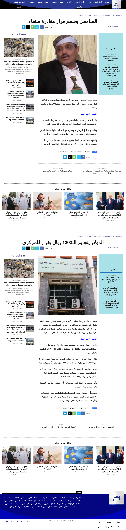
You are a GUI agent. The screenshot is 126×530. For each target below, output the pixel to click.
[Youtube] (7, 521)
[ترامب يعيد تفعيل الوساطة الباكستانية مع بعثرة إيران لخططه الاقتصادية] (110, 201)
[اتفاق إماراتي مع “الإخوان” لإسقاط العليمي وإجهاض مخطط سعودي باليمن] (16, 201)
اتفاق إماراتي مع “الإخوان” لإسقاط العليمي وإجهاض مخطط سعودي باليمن (16, 215)
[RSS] (22, 521)
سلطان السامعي (63, 151)
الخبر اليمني (73, 151)
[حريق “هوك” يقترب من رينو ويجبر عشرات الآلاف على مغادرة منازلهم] (30, 83)
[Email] (28, 27)
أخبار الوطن (106, 15)
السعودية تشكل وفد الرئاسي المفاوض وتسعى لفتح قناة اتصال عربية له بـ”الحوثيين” (101, 172)
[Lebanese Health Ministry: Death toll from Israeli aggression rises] (19, 47)
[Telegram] (23, 27)
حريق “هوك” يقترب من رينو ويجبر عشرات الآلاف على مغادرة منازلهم (16, 83)
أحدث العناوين (117, 15)
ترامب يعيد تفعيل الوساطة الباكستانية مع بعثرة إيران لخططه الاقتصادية (109, 215)
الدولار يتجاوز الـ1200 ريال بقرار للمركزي (58, 171)
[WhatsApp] (33, 27)
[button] (6, 2)
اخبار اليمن (87, 151)
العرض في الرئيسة (84, 15)
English (24, 59)
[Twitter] (37, 27)
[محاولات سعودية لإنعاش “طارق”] (47, 201)
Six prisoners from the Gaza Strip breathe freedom (111, 58)
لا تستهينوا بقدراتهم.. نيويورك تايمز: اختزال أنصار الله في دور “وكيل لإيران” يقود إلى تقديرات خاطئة (111, 71)
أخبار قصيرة (97, 15)
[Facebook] (42, 27)
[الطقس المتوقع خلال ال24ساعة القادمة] (78, 201)
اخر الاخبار (80, 151)
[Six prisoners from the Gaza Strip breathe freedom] (30, 120)
